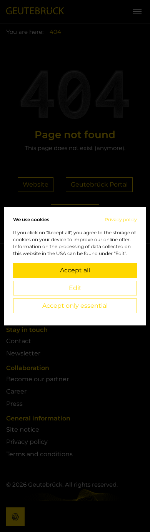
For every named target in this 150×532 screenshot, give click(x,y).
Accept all (75, 270)
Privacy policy (121, 219)
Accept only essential (75, 305)
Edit (75, 288)
